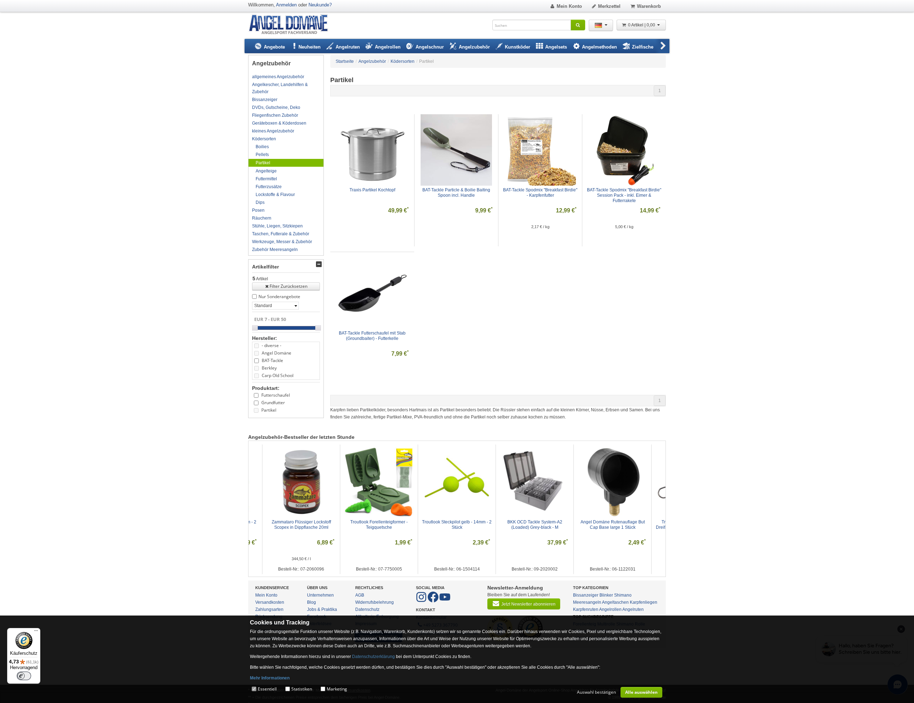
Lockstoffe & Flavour (275, 194)
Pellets (262, 154)
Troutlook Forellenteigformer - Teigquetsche (365, 524)
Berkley (269, 368)
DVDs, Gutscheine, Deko (276, 107)
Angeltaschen (615, 602)
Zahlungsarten (269, 609)
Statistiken (301, 689)
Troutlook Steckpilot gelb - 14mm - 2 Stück (442, 524)
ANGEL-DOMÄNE (292, 24)
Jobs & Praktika (322, 609)
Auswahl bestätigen (596, 692)
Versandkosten (269, 602)
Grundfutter (273, 403)
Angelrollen (610, 609)
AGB (359, 595)
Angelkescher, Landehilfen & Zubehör (280, 88)
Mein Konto (569, 6)
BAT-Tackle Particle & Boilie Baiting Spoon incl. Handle (456, 192)
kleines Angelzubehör (273, 131)
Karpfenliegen (643, 602)
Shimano (623, 595)
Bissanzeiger (264, 99)
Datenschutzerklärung (373, 656)
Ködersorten (264, 138)
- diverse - (271, 345)
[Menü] (36, 632)
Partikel (263, 162)
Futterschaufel (275, 395)
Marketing (337, 689)
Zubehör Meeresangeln (275, 249)
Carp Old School (277, 375)
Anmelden (286, 4)
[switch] (24, 676)
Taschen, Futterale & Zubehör (280, 233)
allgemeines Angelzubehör (278, 76)
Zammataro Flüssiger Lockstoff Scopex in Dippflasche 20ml (287, 524)
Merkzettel (609, 6)
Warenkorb (649, 6)
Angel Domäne (276, 353)
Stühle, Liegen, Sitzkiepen (277, 226)
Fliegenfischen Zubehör (275, 115)
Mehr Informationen (270, 678)
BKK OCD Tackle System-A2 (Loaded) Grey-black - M (521, 524)
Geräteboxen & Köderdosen (279, 123)
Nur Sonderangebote (279, 296)
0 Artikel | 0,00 (642, 24)
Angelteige (266, 171)
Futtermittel (266, 178)
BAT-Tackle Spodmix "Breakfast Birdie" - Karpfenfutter (540, 192)
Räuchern (261, 218)
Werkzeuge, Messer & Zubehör (282, 241)
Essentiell (267, 689)
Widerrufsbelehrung (374, 602)
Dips (260, 202)
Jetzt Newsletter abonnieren (528, 604)
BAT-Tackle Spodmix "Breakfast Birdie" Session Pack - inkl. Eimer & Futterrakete (624, 195)
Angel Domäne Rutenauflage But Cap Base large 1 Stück (598, 524)
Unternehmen (320, 595)
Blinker (606, 595)
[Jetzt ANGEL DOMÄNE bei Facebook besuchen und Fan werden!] (422, 600)
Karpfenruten (585, 609)
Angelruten (633, 609)
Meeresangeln (587, 602)
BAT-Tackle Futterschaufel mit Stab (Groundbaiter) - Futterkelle (373, 336)
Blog (311, 602)
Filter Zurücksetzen (288, 286)
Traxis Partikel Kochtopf (372, 189)
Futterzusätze (269, 186)
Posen (258, 210)
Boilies (262, 146)
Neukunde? (320, 4)
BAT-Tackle (272, 360)
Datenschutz (367, 609)
